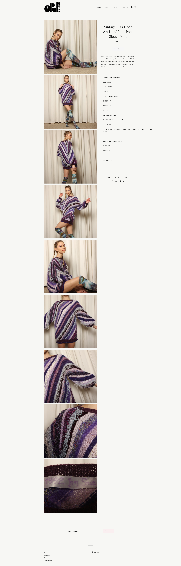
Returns (47, 555)
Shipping (47, 558)
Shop (107, 7)
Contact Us (48, 560)
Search (46, 552)
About (116, 7)
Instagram (98, 552)
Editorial (125, 7)
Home (99, 7)
